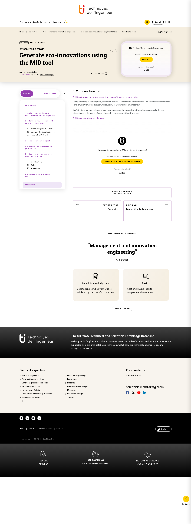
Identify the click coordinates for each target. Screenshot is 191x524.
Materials (71, 383)
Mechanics (71, 390)
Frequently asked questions (139, 207)
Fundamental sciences (31, 397)
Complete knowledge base (96, 283)
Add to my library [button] (97, 73)
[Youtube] (138, 392)
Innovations (72, 379)
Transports (71, 397)
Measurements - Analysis (77, 387)
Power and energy (75, 394)
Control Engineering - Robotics (35, 383)
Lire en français (47, 75)
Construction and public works (34, 379)
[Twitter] (133, 392)
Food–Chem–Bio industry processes (37, 394)
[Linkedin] (144, 392)
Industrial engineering (76, 376)
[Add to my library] (106, 73)
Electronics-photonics (31, 387)
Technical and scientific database (33, 22)
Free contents (59, 22)
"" (122, 248)
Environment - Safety (31, 390)
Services (146, 283)
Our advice (109, 207)
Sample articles (134, 376)
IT (22, 401)
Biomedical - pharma (30, 376)
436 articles (122, 260)
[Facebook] (127, 392)
